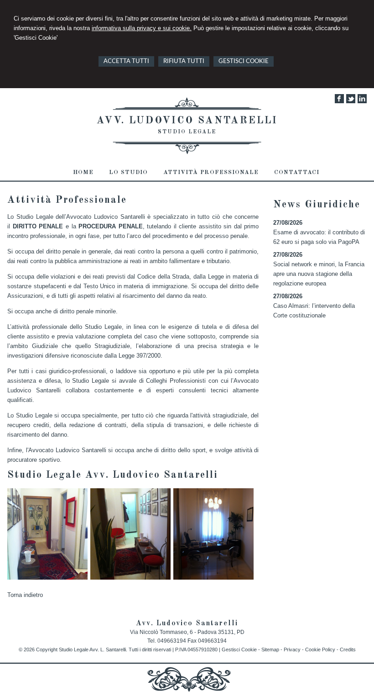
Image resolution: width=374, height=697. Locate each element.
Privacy (292, 649)
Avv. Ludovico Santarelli (187, 121)
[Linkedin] (362, 101)
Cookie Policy (320, 649)
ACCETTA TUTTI (126, 61)
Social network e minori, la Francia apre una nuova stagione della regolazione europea (318, 274)
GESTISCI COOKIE (243, 61)
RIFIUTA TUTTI (183, 61)
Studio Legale (187, 132)
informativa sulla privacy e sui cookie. (142, 28)
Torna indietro (25, 594)
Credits (348, 649)
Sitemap (270, 649)
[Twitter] (350, 101)
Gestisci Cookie (239, 649)
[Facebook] (339, 101)
